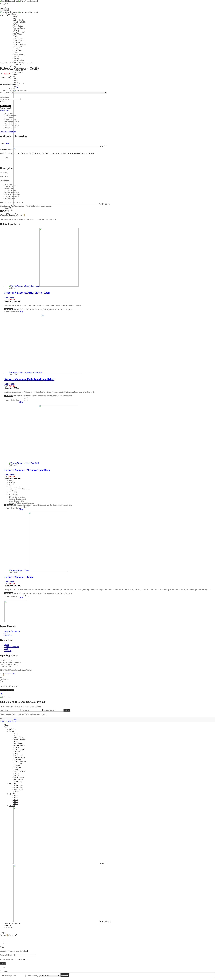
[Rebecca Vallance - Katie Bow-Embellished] (45, 372)
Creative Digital (10, 673)
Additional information (8, 132)
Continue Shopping (7, 690)
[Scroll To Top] (1, 695)
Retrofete (16, 48)
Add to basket (5, 106)
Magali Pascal (18, 38)
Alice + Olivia (18, 20)
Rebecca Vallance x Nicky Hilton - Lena (27, 292)
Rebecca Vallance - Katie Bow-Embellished (29, 379)
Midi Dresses (18, 788)
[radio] (21, 84)
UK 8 (15, 80)
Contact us (8, 635)
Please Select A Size (7, 84)
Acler (15, 16)
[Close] (1, 677)
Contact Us (8, 927)
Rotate (15, 52)
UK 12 (15, 84)
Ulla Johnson (18, 779)
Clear (17, 87)
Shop (6, 649)
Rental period (5, 92)
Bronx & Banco (19, 28)
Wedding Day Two (66, 153)
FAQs (6, 633)
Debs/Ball (36, 153)
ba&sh (15, 24)
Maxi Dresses (18, 72)
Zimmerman (17, 64)
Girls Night (45, 153)
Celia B (16, 30)
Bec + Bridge (18, 26)
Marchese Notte (19, 40)
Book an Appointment (12, 631)
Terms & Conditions (11, 647)
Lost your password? (20, 959)
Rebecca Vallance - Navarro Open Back (27, 469)
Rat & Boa (17, 42)
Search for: (4, 971)
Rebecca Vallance (19, 44)
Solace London (18, 777)
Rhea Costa (17, 50)
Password (7, 955)
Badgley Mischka (19, 22)
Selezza (16, 775)
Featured (12, 806)
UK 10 (15, 82)
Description (4, 110)
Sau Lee (16, 56)
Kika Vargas (17, 34)
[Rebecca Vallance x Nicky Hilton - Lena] (44, 286)
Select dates (8, 309)
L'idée (15, 36)
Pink (8, 143)
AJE (15, 18)
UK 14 (15, 804)
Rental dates (4, 97)
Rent (6, 727)
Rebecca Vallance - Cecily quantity (15, 90)
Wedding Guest (79, 153)
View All (12, 729)
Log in (3, 963)
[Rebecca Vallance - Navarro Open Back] (43, 463)
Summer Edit (54, 153)
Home (2, 63)
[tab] (107, 110)
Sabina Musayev (19, 54)
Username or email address (13, 951)
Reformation (17, 46)
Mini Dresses (18, 786)
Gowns (16, 74)
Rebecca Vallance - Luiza (18, 576)
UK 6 (15, 78)
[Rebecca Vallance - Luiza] (38, 570)
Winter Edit (90, 153)
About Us (7, 208)
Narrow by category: (33, 976)
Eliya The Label (19, 32)
